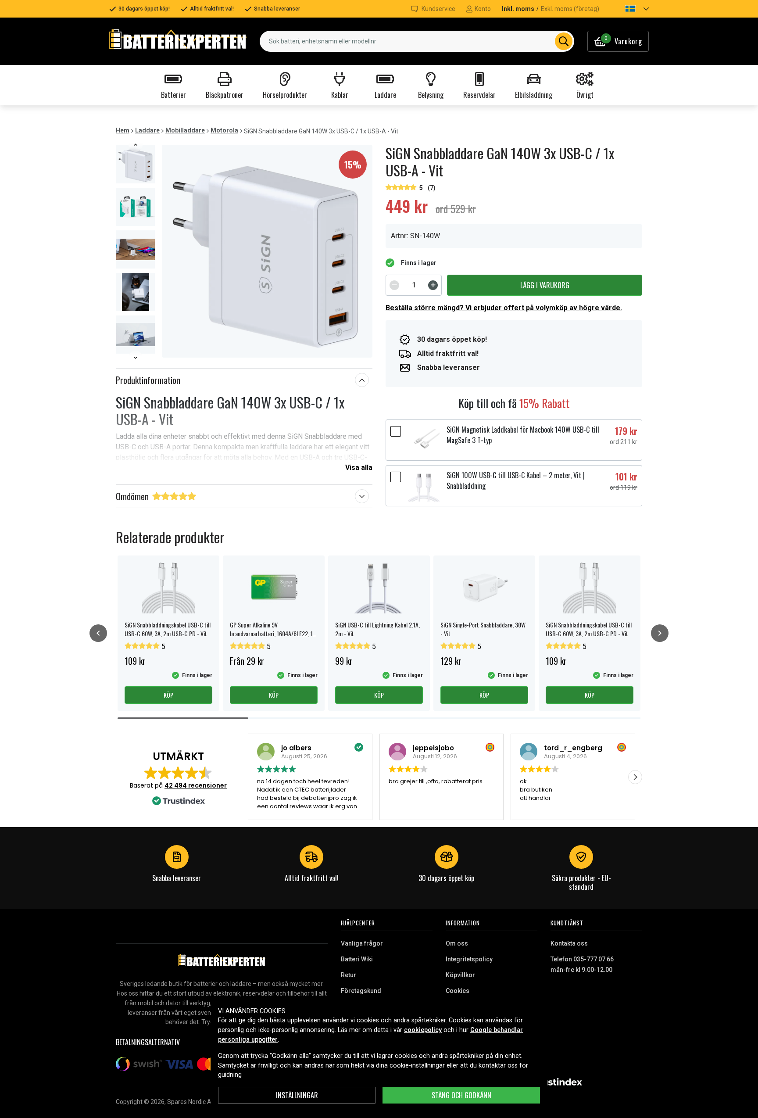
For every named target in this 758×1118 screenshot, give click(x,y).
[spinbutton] (414, 285)
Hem (122, 130)
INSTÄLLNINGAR (297, 1095)
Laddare (147, 130)
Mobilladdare (185, 130)
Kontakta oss (569, 943)
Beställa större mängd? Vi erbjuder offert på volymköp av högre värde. (504, 308)
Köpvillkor (460, 974)
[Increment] (433, 285)
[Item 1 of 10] (135, 251)
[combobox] (417, 41)
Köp (168, 694)
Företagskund (361, 990)
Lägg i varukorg (544, 285)
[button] (629, 9)
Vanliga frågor (362, 943)
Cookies (457, 990)
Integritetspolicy (469, 959)
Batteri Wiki (357, 959)
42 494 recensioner (195, 785)
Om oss (457, 943)
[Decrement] (394, 285)
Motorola (224, 130)
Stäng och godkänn (461, 1095)
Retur (348, 974)
